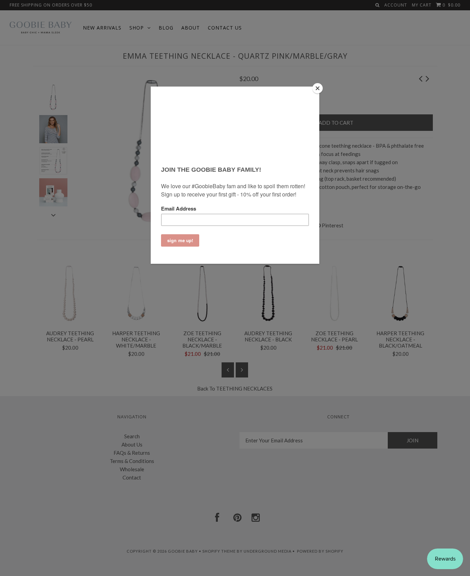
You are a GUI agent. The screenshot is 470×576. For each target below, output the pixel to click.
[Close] (317, 88)
